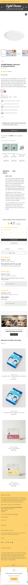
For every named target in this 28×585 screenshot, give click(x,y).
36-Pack (15, 96)
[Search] (23, 7)
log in (16, 124)
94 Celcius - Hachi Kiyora (6, 154)
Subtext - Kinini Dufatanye (14, 448)
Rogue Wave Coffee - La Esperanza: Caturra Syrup (14, 412)
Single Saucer (4, 96)
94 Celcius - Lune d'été (14, 154)
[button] (4, 71)
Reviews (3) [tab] (7, 248)
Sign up (11, 124)
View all (2, 343)
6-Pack (10, 96)
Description (6, 171)
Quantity (2, 116)
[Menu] (2, 7)
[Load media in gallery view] (3, 53)
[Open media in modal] (26, 14)
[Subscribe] (25, 538)
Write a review (14, 239)
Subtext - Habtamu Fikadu (14, 484)
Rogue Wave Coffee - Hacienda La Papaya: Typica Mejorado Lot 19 (14, 377)
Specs (14, 171)
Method (5, 173)
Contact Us (3, 520)
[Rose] (5, 92)
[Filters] (5, 253)
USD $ (13, 565)
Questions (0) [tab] (20, 248)
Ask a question (14, 243)
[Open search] (2, 253)
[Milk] (2, 92)
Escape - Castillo (21, 154)
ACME (2, 61)
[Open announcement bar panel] (26, 2)
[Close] (1, 573)
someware (16, 514)
